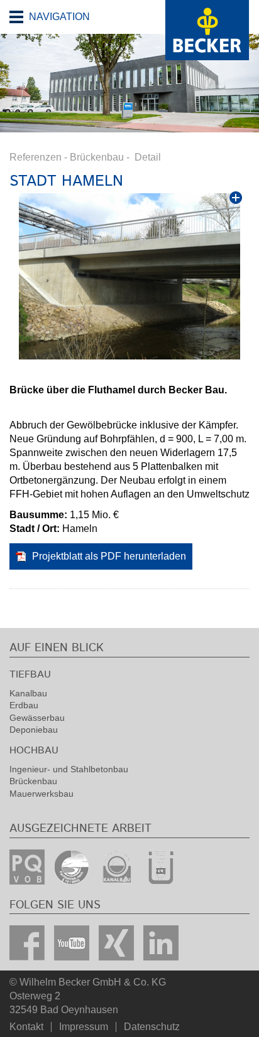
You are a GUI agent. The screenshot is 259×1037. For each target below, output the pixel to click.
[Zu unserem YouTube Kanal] (71, 942)
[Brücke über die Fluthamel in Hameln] (129, 276)
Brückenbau (97, 157)
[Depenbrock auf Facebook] (27, 942)
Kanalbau (28, 693)
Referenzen (35, 157)
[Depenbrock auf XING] (116, 942)
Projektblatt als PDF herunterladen (109, 556)
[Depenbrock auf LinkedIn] (161, 942)
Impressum (83, 1027)
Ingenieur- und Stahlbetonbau (68, 769)
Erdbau (23, 705)
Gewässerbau (37, 718)
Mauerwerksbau (41, 794)
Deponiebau (33, 730)
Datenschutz (152, 1027)
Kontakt (26, 1027)
